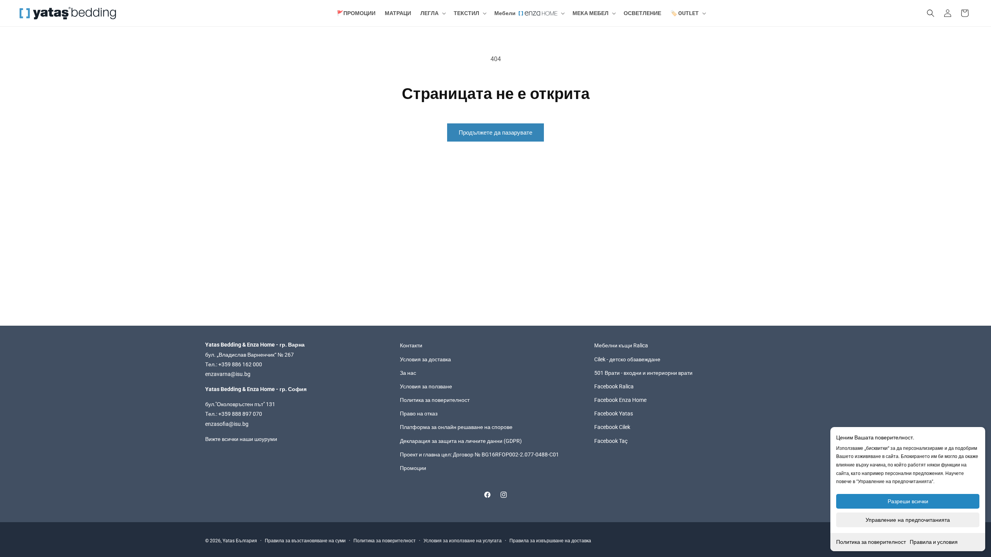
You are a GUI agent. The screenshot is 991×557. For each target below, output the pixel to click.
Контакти (411, 345)
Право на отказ (418, 413)
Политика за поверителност (871, 542)
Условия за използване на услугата (462, 540)
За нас (408, 373)
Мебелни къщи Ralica (621, 345)
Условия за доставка (425, 359)
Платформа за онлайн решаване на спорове (456, 427)
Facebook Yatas (613, 413)
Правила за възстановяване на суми (305, 540)
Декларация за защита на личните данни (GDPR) (461, 441)
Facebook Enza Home (620, 400)
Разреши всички (908, 501)
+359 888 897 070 (240, 414)
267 (289, 355)
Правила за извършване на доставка (550, 540)
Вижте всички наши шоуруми (241, 439)
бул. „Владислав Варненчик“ (241, 355)
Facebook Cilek (612, 427)
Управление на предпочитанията (908, 520)
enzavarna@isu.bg (227, 374)
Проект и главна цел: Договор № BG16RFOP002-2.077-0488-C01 (479, 454)
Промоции (413, 468)
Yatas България (240, 540)
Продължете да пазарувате (495, 132)
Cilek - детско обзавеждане (627, 359)
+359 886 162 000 (240, 364)
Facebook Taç (611, 441)
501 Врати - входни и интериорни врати (643, 373)
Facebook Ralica (614, 386)
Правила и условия (934, 542)
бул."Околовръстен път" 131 (240, 404)
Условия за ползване (426, 386)
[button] (432, 13)
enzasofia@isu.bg (227, 424)
